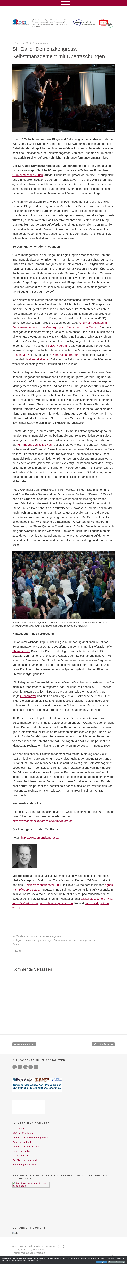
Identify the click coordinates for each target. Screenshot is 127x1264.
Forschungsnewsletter (24, 1164)
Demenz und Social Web (25, 1146)
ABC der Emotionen (23, 1133)
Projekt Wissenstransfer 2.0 (41, 885)
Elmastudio (39, 1253)
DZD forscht (18, 1128)
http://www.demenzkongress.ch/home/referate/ (42, 821)
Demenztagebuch (22, 1142)
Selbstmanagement (82, 940)
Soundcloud (36, 1067)
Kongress (39, 940)
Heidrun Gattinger (37, 359)
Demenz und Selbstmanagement (45, 936)
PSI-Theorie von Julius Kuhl (34, 444)
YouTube (25, 1067)
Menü (63, 3)
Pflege (48, 940)
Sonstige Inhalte (21, 1151)
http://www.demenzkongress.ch (41, 837)
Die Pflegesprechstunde (25, 1160)
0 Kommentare (40, 43)
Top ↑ (112, 1255)
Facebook (20, 1067)
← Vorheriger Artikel (24, 1044)
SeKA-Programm (58, 345)
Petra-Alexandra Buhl (65, 354)
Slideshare (30, 1067)
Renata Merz (20, 354)
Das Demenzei (20, 1155)
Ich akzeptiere (101, 1262)
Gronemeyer (28, 696)
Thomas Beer (21, 651)
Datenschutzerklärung (116, 1262)
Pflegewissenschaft (62, 940)
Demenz (29, 940)
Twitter (18, 950)
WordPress (38, 1249)
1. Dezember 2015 (21, 43)
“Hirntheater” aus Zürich (27, 175)
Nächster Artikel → (103, 1044)
